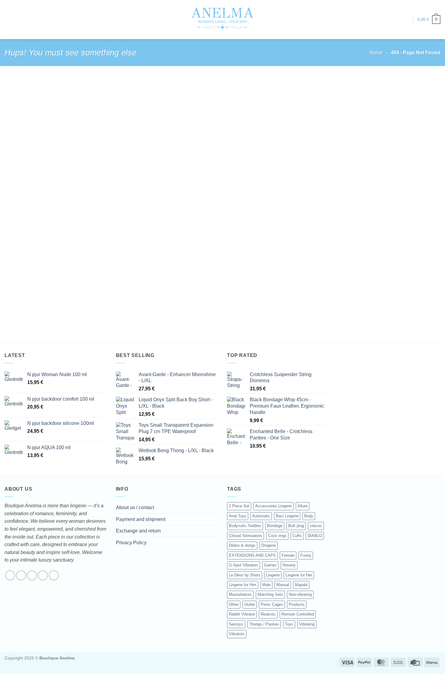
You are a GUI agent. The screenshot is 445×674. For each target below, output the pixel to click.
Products (297, 604)
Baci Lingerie (287, 516)
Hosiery (289, 565)
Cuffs (297, 535)
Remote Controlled (298, 614)
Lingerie (273, 575)
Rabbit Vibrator (242, 614)
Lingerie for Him (242, 584)
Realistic (268, 614)
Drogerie (268, 545)
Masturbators (240, 594)
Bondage (274, 525)
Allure (303, 506)
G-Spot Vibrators (243, 565)
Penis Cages (272, 604)
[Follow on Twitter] (32, 575)
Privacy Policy (131, 542)
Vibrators (237, 634)
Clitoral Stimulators (245, 535)
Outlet (249, 604)
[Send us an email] (43, 575)
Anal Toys (237, 516)
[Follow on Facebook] (10, 575)
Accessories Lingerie (273, 506)
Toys (289, 624)
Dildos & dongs (242, 545)
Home (376, 52)
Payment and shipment (140, 519)
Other (234, 604)
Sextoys (236, 624)
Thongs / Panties (264, 624)
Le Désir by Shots (244, 575)
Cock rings (277, 535)
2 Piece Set (239, 506)
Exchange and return (138, 530)
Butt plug (296, 525)
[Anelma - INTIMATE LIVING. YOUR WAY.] (222, 19)
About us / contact (135, 507)
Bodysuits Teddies (245, 525)
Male (266, 584)
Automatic (261, 516)
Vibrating (307, 624)
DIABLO (315, 535)
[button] (405, 19)
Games (270, 565)
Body (308, 516)
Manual (282, 584)
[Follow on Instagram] (21, 575)
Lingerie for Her (298, 575)
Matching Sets (270, 594)
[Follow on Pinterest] (54, 575)
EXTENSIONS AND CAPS (252, 555)
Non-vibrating (300, 594)
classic (316, 525)
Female (288, 555)
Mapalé (301, 584)
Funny (305, 555)
